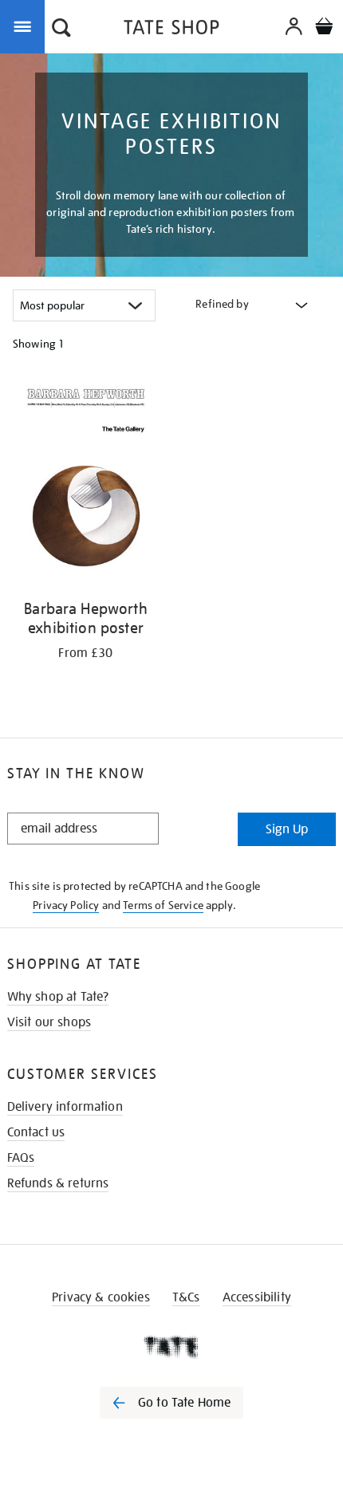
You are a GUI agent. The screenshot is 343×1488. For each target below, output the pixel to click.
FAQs (21, 1158)
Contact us (36, 1132)
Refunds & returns (58, 1183)
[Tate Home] (171, 1347)
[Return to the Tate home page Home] (171, 30)
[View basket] (324, 28)
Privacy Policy (66, 905)
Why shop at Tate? (58, 997)
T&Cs (186, 1297)
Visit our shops (49, 1022)
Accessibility (257, 1297)
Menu (25, 25)
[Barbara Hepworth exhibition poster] (86, 483)
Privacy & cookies (101, 1297)
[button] (61, 29)
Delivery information (65, 1107)
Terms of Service (163, 905)
